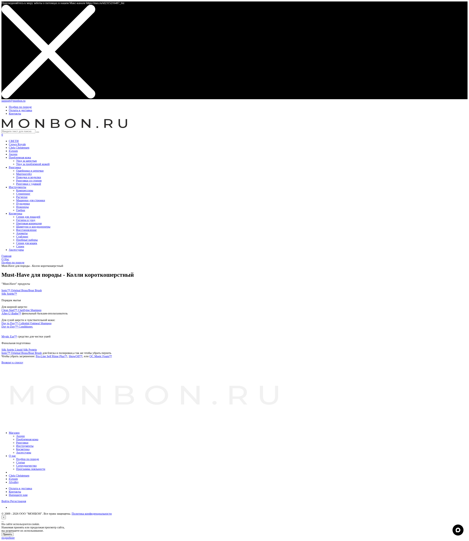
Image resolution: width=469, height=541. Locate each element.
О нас (12, 455)
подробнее (8, 537)
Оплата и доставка (20, 110)
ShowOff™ (75, 356)
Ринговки (22, 442)
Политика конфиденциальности (92, 513)
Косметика (22, 449)
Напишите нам (18, 495)
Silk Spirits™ (9, 293)
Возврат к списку (12, 362)
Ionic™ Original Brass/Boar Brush (21, 290)
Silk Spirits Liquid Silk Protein (19, 349)
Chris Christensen (19, 475)
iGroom (13, 478)
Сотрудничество (26, 465)
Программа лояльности (30, 469)
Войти (5, 501)
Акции (20, 436)
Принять (7, 534)
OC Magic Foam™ (100, 356)
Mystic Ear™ (9, 336)
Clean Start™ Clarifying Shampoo (21, 310)
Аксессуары (23, 452)
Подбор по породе (20, 107)
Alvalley (14, 482)
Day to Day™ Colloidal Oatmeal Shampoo (26, 323)
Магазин (14, 432)
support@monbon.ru (13, 100)
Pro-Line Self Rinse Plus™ (51, 356)
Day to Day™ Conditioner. (17, 326)
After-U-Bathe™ (11, 313)
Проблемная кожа (27, 439)
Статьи (20, 462)
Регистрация (18, 501)
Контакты (15, 113)
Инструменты (25, 445)
